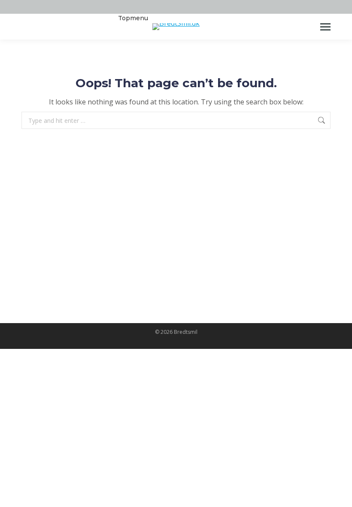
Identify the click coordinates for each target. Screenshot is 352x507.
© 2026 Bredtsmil (176, 332)
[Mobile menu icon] (325, 27)
